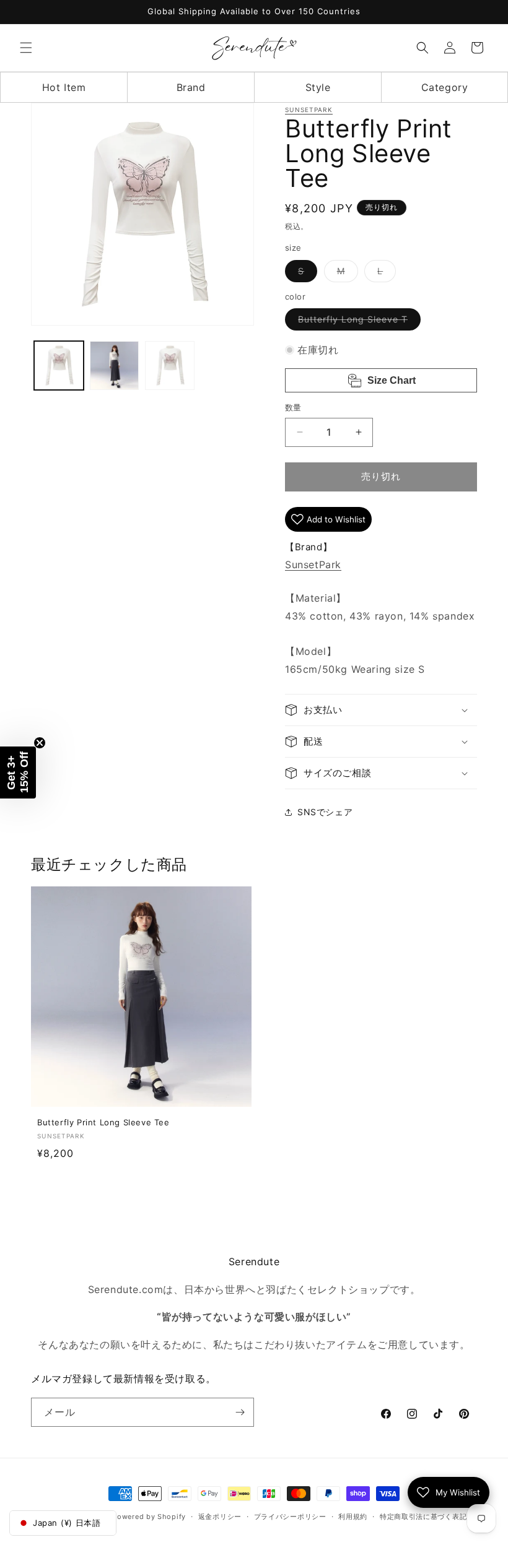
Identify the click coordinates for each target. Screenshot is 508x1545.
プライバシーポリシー (290, 1516)
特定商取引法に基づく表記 (423, 1516)
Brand (191, 87)
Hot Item (64, 87)
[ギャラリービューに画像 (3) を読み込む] (170, 366)
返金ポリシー (220, 1516)
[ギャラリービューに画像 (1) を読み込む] (59, 366)
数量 (293, 407)
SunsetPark (309, 109)
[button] (26, 47)
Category (444, 87)
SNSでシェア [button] (325, 812)
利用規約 (352, 1516)
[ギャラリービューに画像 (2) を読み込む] (114, 366)
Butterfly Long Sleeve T (357, 322)
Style (318, 87)
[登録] (239, 1412)
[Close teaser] (39, 743)
